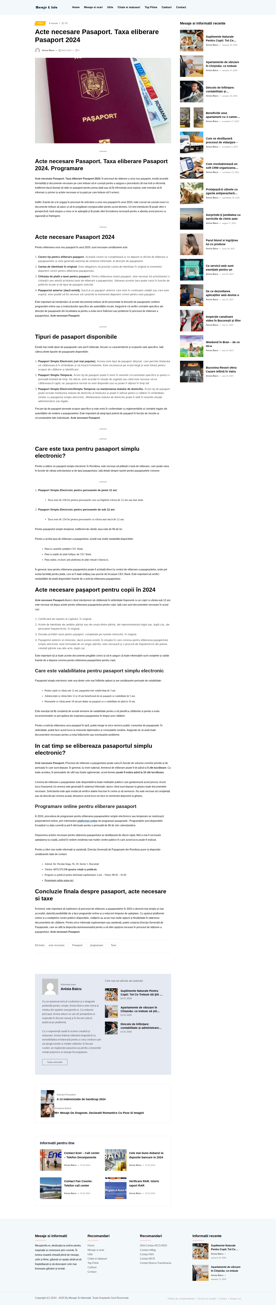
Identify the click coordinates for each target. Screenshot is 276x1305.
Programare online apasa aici (59, 880)
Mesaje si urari (93, 7)
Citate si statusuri (129, 7)
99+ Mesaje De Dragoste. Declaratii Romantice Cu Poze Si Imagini (99, 1112)
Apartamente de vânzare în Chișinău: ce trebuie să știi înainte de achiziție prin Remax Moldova (142, 1009)
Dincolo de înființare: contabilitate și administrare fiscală (220, 89)
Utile (110, 7)
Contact (181, 7)
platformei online (87, 821)
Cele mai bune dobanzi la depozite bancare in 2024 (146, 1155)
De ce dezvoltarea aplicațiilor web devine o (222, 293)
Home (76, 7)
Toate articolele (54, 1062)
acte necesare (57, 945)
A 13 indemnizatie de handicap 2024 (81, 1099)
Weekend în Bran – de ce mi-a (223, 344)
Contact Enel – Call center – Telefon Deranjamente (82, 1155)
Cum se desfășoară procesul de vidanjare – (222, 140)
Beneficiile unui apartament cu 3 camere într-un (222, 115)
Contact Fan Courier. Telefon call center (78, 1183)
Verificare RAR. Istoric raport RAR (144, 1183)
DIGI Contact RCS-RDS (153, 1245)
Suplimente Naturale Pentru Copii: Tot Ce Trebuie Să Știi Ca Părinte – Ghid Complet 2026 (142, 992)
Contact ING (147, 1254)
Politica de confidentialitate (181, 1298)
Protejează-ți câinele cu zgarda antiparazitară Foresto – (222, 191)
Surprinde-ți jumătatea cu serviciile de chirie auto (223, 216)
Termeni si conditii (207, 1298)
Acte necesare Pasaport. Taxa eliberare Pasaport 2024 (97, 36)
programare (96, 945)
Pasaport (77, 945)
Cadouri (167, 7)
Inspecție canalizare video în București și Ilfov (223, 318)
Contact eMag (148, 1250)
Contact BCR (147, 1258)
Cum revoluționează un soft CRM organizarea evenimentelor (222, 166)
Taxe (113, 945)
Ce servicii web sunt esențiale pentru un (220, 267)
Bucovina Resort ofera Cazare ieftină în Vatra (221, 369)
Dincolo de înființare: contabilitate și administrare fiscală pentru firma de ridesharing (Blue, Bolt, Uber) (141, 1026)
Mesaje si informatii (80, 1298)
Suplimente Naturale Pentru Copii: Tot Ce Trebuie (220, 38)
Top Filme (151, 7)
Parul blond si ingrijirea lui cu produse (222, 242)
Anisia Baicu (48, 50)
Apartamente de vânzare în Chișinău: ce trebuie (222, 64)
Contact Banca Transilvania (155, 1263)
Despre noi (235, 1298)
